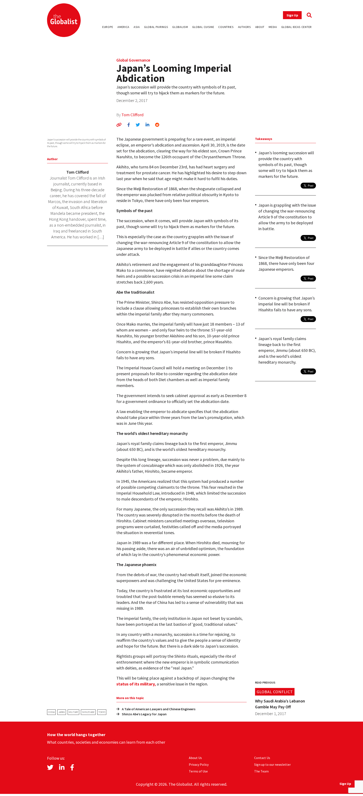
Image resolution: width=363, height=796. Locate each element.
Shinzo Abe (88, 712)
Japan (61, 712)
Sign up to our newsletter (272, 764)
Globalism (180, 27)
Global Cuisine (203, 27)
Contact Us (262, 758)
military (73, 712)
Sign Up (292, 15)
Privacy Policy (199, 764)
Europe (107, 27)
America (123, 27)
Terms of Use (198, 771)
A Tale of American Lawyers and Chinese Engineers (158, 709)
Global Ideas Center (296, 27)
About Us (195, 758)
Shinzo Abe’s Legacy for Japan (144, 714)
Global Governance (133, 60)
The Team (261, 771)
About (260, 27)
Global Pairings (156, 27)
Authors (244, 27)
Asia (137, 27)
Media (273, 27)
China (51, 712)
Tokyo (101, 712)
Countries (226, 27)
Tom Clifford (132, 114)
